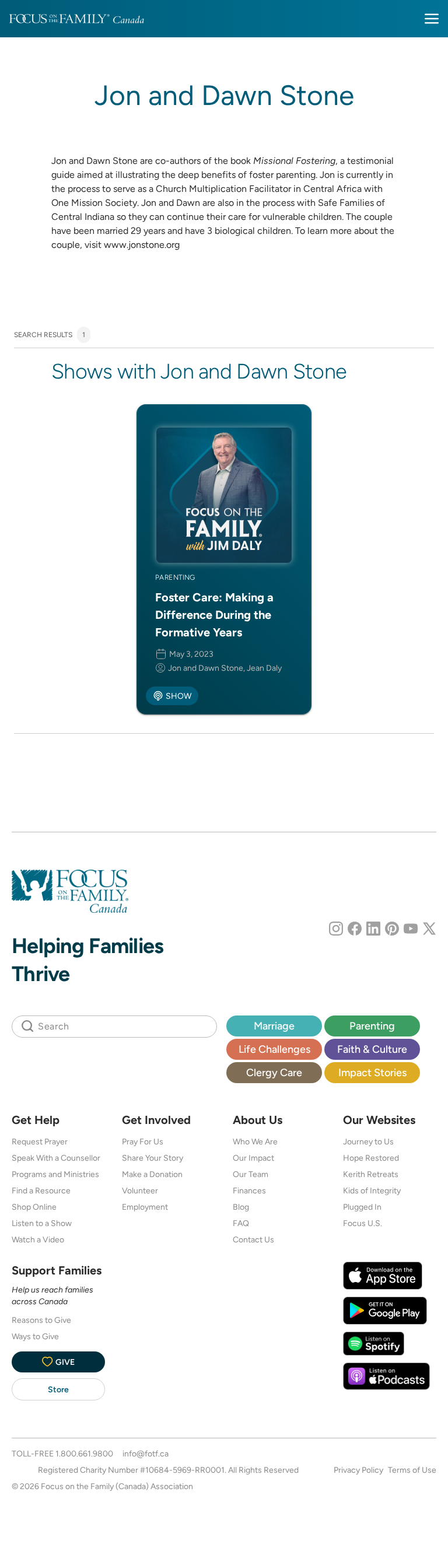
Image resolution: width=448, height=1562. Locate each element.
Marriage (274, 1026)
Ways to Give (35, 1336)
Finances (249, 1190)
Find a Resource (41, 1190)
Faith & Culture (372, 1049)
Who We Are (255, 1141)
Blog (241, 1206)
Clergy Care (274, 1072)
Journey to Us (368, 1141)
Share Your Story (152, 1157)
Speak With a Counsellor (56, 1157)
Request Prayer (40, 1141)
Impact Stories (372, 1072)
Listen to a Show (42, 1223)
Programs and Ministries (55, 1174)
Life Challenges (274, 1049)
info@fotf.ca (146, 1453)
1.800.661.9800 (84, 1453)
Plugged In (362, 1206)
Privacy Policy (358, 1470)
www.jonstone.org (142, 244)
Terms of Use (412, 1470)
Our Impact (253, 1157)
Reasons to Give (41, 1320)
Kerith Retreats (370, 1174)
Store (58, 1389)
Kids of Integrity (372, 1190)
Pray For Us (142, 1141)
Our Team (250, 1174)
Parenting (372, 1026)
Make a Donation (152, 1174)
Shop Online (34, 1206)
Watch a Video (38, 1239)
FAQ (241, 1223)
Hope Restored (371, 1157)
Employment (145, 1206)
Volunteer (140, 1190)
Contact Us (253, 1239)
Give (65, 1362)
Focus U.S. (362, 1223)
